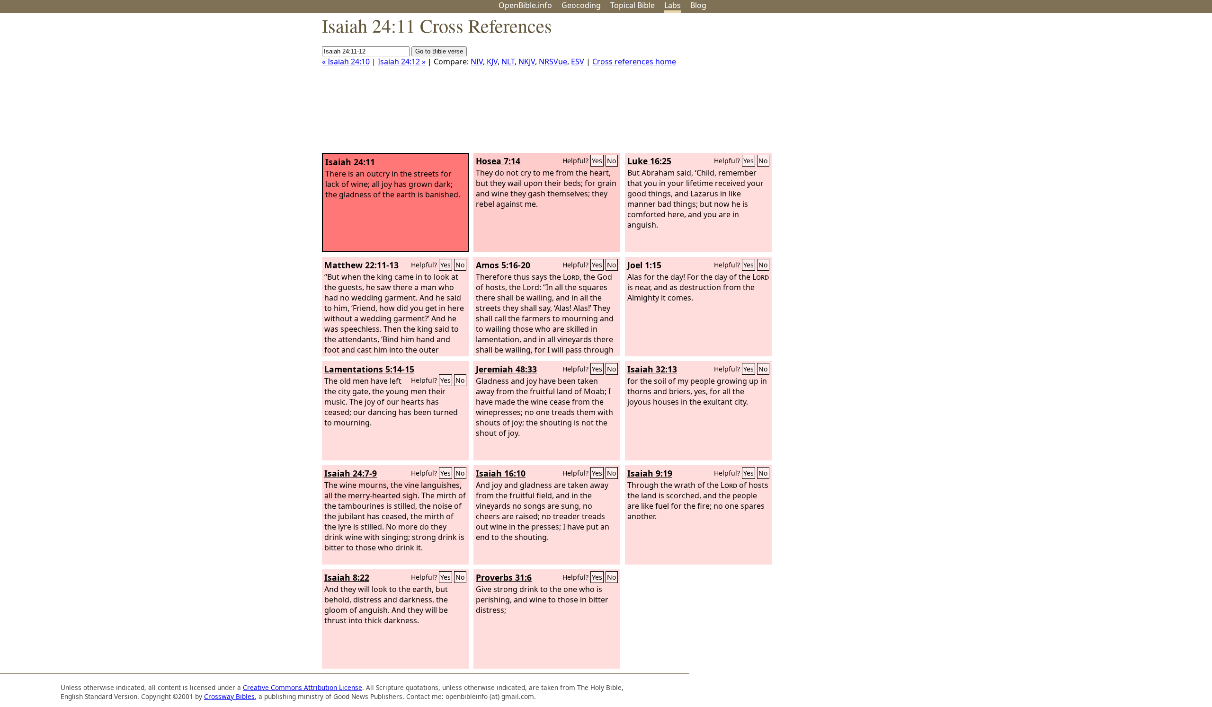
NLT (508, 61)
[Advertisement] (1116, 86)
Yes (597, 160)
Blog (698, 5)
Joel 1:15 (644, 265)
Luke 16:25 (649, 161)
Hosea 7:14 (498, 161)
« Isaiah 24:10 (346, 61)
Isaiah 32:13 (652, 369)
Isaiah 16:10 (501, 473)
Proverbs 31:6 (504, 577)
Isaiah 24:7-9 (350, 473)
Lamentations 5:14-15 (369, 369)
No (611, 160)
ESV (577, 61)
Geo (581, 5)
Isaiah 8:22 (346, 577)
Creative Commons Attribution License (302, 687)
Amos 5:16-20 (503, 265)
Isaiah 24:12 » (402, 61)
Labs (672, 5)
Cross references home (634, 61)
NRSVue (553, 61)
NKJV (526, 61)
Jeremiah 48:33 (506, 369)
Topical (632, 5)
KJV (492, 61)
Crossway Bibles (229, 696)
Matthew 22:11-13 (361, 265)
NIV (477, 61)
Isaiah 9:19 (649, 473)
